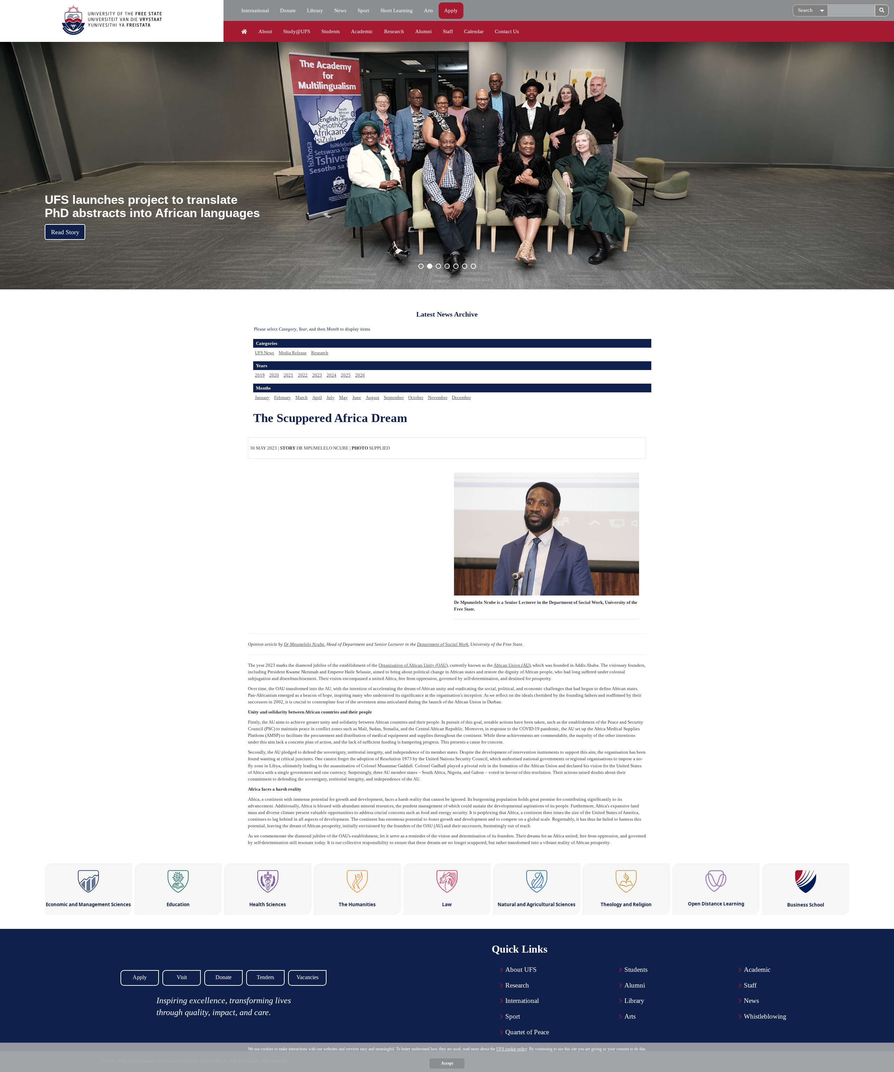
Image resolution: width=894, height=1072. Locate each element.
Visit (182, 977)
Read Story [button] (65, 232)
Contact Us (507, 31)
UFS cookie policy (511, 1049)
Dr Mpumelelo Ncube (304, 644)
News (340, 10)
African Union (506, 665)
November (437, 397)
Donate (288, 10)
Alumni (423, 31)
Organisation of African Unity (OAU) (413, 665)
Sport (363, 10)
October (415, 397)
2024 (331, 375)
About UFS (521, 969)
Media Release (293, 352)
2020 (274, 375)
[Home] (244, 31)
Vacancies (307, 977)
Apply (451, 10)
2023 (317, 375)
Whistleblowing (765, 1016)
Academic (362, 31)
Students (330, 31)
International (255, 10)
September (394, 397)
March (301, 397)
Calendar (474, 31)
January (262, 397)
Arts (428, 10)
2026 (360, 375)
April (317, 397)
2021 (288, 375)
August (372, 397)
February (282, 397)
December (461, 397)
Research (394, 31)
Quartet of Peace (527, 1032)
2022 (303, 375)
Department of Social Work (442, 644)
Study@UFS (296, 31)
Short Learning (396, 10)
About (265, 31)
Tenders (265, 977)
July (331, 397)
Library (315, 10)
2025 (346, 375)
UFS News (264, 352)
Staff (448, 31)
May (343, 397)
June (356, 397)
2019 (260, 375)
